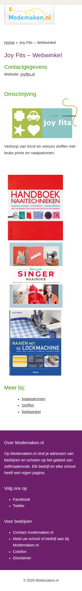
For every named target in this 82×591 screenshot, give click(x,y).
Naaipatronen (33, 399)
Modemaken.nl (29, 14)
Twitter (18, 506)
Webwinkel (31, 412)
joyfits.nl (28, 74)
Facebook (21, 499)
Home (9, 42)
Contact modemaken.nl (33, 532)
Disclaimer (22, 558)
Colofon (19, 551)
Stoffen (28, 405)
